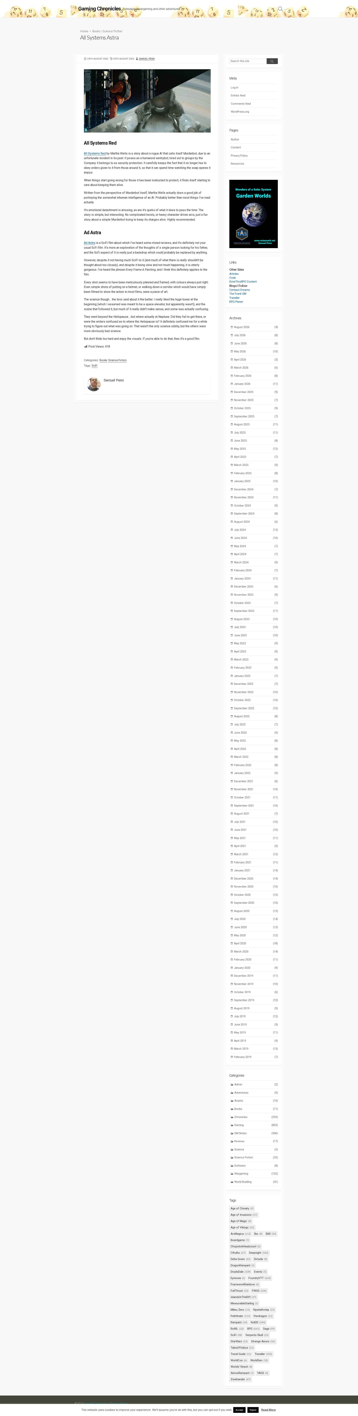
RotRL (237, 1328)
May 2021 (256, 838)
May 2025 (256, 448)
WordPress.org (240, 111)
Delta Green (240, 1259)
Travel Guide (241, 1354)
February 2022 (256, 765)
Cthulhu (238, 1252)
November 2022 (256, 692)
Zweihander (241, 1379)
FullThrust (239, 1290)
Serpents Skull (257, 1335)
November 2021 (256, 789)
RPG (253, 1328)
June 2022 (256, 732)
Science (256, 1149)
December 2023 (256, 586)
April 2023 (256, 651)
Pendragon (263, 1316)
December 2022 (256, 684)
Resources (237, 163)
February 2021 (256, 862)
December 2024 (256, 489)
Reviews (256, 1141)
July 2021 (256, 822)
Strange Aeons (263, 1341)
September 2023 (256, 611)
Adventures (256, 1092)
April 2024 (256, 554)
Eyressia (238, 1278)
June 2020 (256, 927)
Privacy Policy (239, 155)
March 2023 (256, 659)
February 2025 (256, 473)
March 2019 (256, 1048)
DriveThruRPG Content (243, 281)
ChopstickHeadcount (245, 1246)
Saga (269, 1328)
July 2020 (256, 919)
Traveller (234, 298)
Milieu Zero (240, 1309)
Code (232, 277)
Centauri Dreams (239, 290)
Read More (268, 1410)
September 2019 (256, 1000)
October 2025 (256, 408)
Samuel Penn (147, 58)
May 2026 (256, 351)
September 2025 (256, 416)
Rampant (239, 1322)
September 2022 (256, 708)
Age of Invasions (244, 1214)
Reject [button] (253, 1410)
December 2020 (256, 878)
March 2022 (256, 757)
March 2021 (256, 854)
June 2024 (256, 538)
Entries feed (238, 95)
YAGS (262, 1373)
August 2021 (256, 813)
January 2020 (256, 967)
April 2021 (256, 846)
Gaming (256, 1125)
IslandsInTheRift (243, 1297)
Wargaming (256, 1173)
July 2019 (256, 1016)
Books (96, 31)
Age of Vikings (242, 1227)
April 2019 (256, 1040)
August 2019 (256, 1008)
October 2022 (256, 700)
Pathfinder (240, 1316)
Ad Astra (89, 243)
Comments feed (241, 103)
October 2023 (256, 603)
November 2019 (256, 984)
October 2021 (256, 797)
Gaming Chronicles (96, 1403)
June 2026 (256, 343)
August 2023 (256, 619)
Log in (234, 87)
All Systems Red (95, 153)
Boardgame (240, 1240)
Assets (256, 1100)
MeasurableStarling (244, 1303)
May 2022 (256, 740)
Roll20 (258, 1322)
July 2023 (256, 627)
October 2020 (256, 894)
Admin (256, 1084)
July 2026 (256, 335)
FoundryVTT (260, 1278)
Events (260, 1271)
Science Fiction (112, 31)
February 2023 (256, 667)
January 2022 (256, 773)
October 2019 (256, 992)
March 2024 (256, 562)
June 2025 (256, 440)
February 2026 (256, 376)
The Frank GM (237, 293)
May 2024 (256, 546)
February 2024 (256, 570)
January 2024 (256, 578)
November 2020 (256, 886)
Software (256, 1165)
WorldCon (239, 1360)
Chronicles (256, 1117)
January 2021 (256, 870)
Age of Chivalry (242, 1208)
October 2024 (256, 505)
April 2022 (256, 749)
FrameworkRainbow (245, 1284)
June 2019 (256, 1024)
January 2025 (256, 481)
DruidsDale (241, 1271)
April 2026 (256, 359)
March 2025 (256, 465)
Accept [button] (239, 1410)
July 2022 (256, 724)
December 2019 (256, 975)
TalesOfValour (242, 1347)
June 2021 (256, 830)
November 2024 (256, 497)
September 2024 (256, 513)
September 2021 (256, 805)
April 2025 (256, 456)
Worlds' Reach (241, 1366)
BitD (271, 1233)
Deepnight (258, 1252)
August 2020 (256, 911)
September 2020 (256, 902)
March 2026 (256, 367)
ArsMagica (241, 1233)
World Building (256, 1182)
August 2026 (256, 327)
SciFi (94, 365)
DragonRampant (243, 1265)
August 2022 (256, 716)
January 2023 (256, 676)
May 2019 (256, 1032)
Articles (234, 273)
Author (235, 139)
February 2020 (256, 959)
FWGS (259, 1290)
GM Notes (256, 1133)
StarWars (239, 1341)
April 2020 (256, 943)
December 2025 (256, 392)
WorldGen (259, 1360)
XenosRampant (242, 1373)
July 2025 (256, 432)
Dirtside (260, 1259)
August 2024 (256, 521)
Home (84, 31)
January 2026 (256, 384)
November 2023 (256, 594)
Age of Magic (241, 1221)
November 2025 (256, 400)
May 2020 (256, 935)
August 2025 (256, 424)
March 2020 (256, 951)
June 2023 (256, 635)
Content (236, 147)
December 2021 (256, 781)
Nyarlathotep (264, 1309)
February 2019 (256, 1057)
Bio (258, 1233)
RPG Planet (236, 301)
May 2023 (256, 643)
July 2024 (256, 529)
